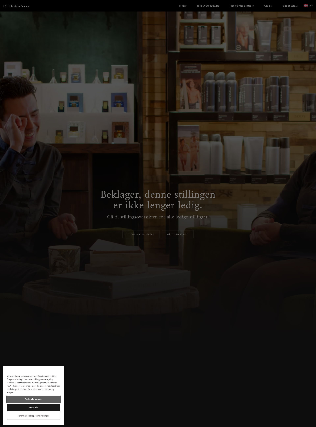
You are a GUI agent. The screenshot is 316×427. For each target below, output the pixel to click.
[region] (33, 395)
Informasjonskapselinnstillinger (33, 415)
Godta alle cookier (33, 399)
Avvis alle (33, 407)
